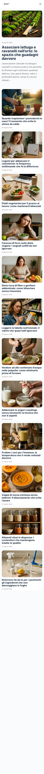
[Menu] (40, 4)
